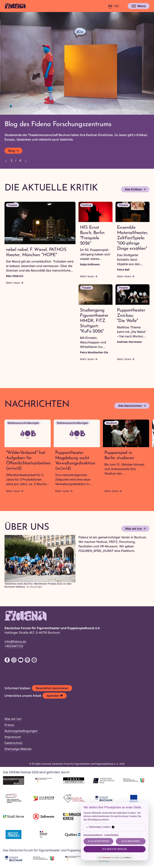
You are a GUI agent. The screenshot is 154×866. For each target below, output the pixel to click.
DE (110, 6)
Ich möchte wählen (114, 849)
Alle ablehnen (131, 841)
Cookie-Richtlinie (111, 835)
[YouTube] (20, 660)
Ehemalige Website (18, 749)
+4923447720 (14, 646)
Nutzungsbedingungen (21, 731)
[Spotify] (34, 660)
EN (117, 6)
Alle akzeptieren (98, 841)
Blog (11, 151)
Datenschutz (14, 743)
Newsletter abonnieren (52, 688)
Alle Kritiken (133, 189)
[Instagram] (14, 660)
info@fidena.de (15, 642)
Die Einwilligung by (115, 857)
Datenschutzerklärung (93, 835)
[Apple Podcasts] (27, 660)
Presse (9, 725)
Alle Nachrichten (130, 406)
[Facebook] (7, 660)
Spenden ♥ (54, 695)
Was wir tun (133, 528)
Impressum (13, 737)
